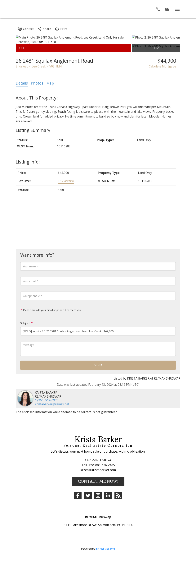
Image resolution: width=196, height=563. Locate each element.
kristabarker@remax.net (52, 404)
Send (98, 365)
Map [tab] (50, 83)
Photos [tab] (37, 83)
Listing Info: (28, 162)
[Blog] (118, 495)
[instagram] (98, 495)
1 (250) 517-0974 (46, 400)
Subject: (25, 323)
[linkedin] (108, 495)
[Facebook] (78, 495)
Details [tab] (22, 83)
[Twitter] (88, 495)
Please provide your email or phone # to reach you (52, 310)
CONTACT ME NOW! (98, 481)
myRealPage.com (105, 548)
